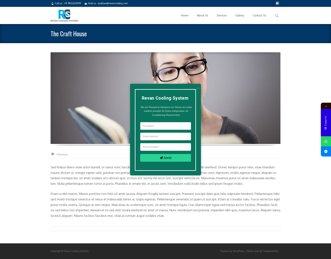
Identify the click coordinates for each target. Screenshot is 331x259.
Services (222, 15)
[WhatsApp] (326, 141)
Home (184, 15)
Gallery (239, 15)
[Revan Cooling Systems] (61, 14)
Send (167, 158)
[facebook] (277, 5)
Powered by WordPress (232, 251)
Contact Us (259, 15)
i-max (256, 251)
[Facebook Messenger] (326, 151)
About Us (202, 15)
